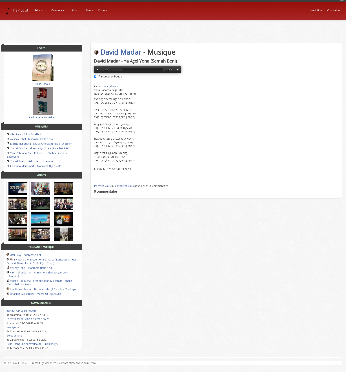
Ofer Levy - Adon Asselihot (25, 134)
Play (97, 69)
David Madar (121, 52)
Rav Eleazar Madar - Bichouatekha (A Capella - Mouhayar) (43, 289)
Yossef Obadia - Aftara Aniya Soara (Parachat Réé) (39, 148)
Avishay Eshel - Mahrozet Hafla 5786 (31, 139)
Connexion (333, 10)
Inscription (316, 10)
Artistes (39, 10)
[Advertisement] (173, 28)
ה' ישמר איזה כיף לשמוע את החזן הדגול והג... (28, 319)
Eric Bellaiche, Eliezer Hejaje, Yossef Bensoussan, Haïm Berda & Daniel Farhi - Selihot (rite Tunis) (42, 261)
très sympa (12, 327)
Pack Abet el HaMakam (42, 117)
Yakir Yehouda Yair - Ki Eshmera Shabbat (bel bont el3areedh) (37, 154)
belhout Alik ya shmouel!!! (21, 310)
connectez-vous (124, 186)
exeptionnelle (14, 335)
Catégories (58, 10)
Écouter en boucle (111, 76)
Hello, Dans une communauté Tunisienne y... (32, 344)
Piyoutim (103, 10)
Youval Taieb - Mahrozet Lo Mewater (31, 161)
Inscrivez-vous (102, 186)
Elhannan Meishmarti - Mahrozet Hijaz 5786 (35, 166)
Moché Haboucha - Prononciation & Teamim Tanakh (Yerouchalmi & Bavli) (39, 282)
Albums (76, 10)
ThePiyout (19, 10)
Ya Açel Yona (111, 86)
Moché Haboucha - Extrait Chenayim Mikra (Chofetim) (41, 143)
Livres (89, 10)
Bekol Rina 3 (42, 84)
